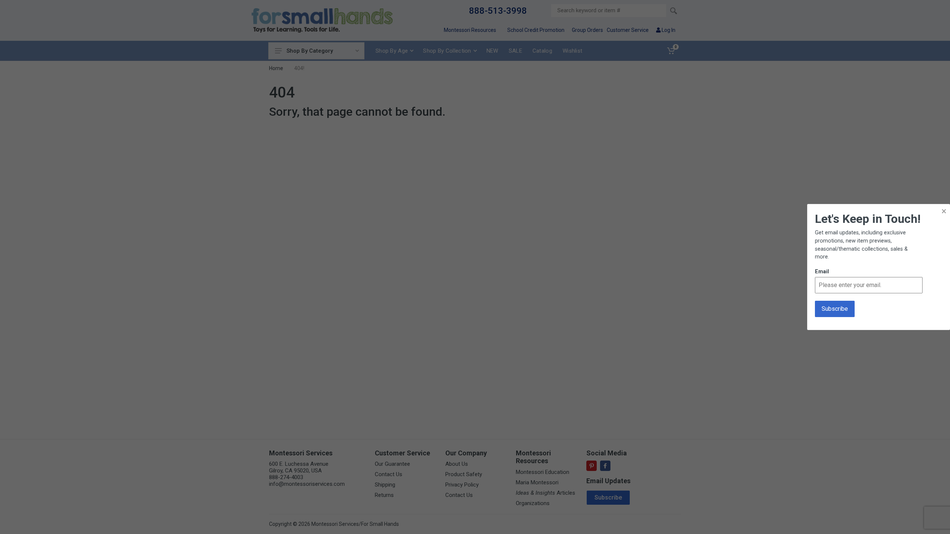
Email (822, 271)
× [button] (943, 211)
